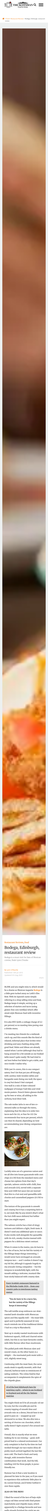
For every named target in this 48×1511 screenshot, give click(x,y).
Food (26, 942)
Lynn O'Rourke (12, 970)
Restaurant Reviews (13, 942)
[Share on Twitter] (43, 986)
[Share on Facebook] (43, 983)
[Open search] (35, 4)
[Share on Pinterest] (43, 990)
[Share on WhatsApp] (43, 993)
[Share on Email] (43, 997)
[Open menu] (41, 4)
